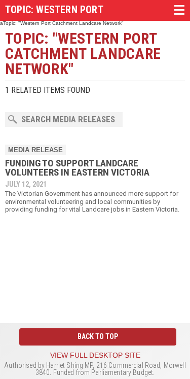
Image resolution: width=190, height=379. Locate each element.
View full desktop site (95, 355)
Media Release (35, 150)
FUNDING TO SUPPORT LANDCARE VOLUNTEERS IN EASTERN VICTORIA (77, 167)
